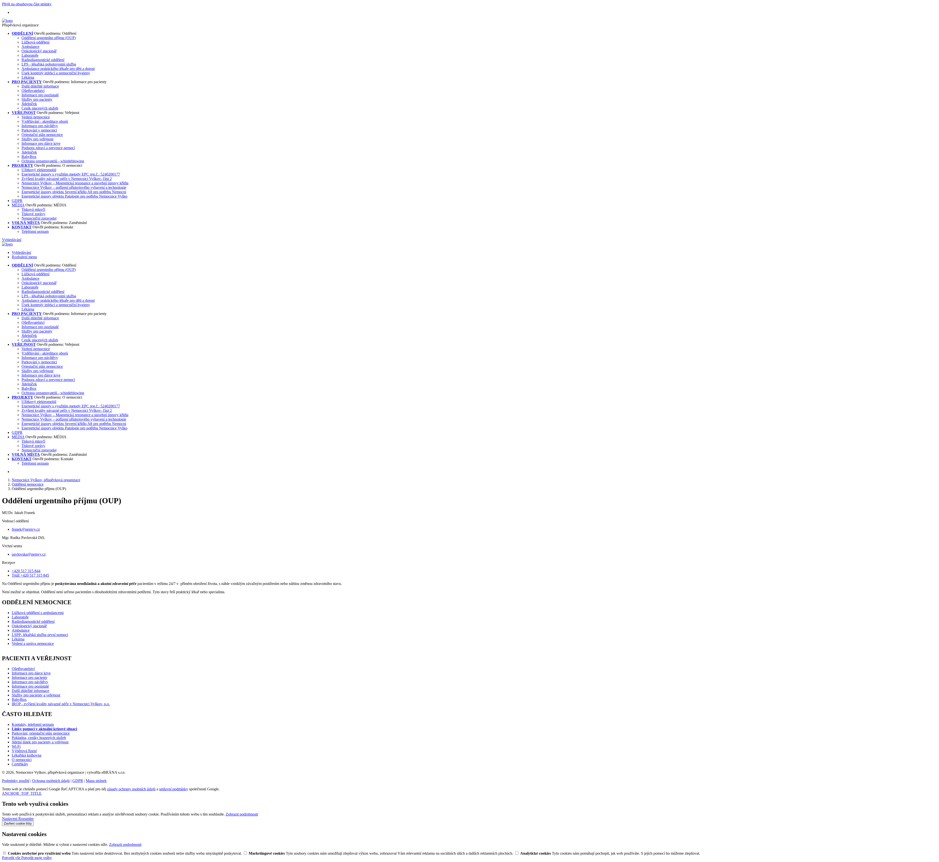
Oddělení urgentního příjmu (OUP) (49, 38)
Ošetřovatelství (33, 91)
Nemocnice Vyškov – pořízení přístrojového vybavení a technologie (74, 187)
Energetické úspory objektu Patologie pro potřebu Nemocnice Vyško (74, 196)
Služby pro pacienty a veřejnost (36, 695)
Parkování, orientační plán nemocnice (41, 733)
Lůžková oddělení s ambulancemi (38, 613)
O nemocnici (22, 760)
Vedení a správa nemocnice (33, 643)
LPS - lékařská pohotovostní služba (49, 64)
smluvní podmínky (173, 789)
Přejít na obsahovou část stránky (27, 4)
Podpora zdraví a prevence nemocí (48, 148)
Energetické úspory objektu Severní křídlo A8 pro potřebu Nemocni (74, 192)
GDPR (17, 201)
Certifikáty (20, 764)
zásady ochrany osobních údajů (131, 789)
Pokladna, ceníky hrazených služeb (39, 738)
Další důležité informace (40, 86)
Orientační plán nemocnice (42, 135)
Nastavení (10, 819)
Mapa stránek (96, 781)
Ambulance (30, 47)
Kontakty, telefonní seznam (33, 724)
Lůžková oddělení (35, 42)
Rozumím (26, 819)
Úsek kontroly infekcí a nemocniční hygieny (56, 73)
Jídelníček (29, 104)
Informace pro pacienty (29, 677)
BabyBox (29, 157)
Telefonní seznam (35, 231)
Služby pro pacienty (37, 99)
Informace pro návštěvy (40, 126)
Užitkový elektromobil (39, 170)
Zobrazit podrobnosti (242, 814)
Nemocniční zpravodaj (39, 218)
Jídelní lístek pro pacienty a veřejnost (40, 742)
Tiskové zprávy (33, 214)
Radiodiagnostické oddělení (43, 60)
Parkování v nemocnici (39, 130)
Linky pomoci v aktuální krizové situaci (44, 729)
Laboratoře (30, 55)
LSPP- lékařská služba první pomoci (40, 635)
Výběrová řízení (24, 751)
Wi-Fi (16, 746)
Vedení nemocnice (36, 117)
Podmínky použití (15, 781)
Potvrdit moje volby (36, 858)
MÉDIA (18, 205)
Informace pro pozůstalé (40, 95)
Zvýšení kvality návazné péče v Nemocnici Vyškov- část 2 (67, 179)
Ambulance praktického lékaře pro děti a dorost (58, 69)
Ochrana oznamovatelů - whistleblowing (53, 161)
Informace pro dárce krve (41, 143)
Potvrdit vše (11, 858)
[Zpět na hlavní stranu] (7, 21)
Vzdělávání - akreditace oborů (45, 121)
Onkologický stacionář (39, 51)
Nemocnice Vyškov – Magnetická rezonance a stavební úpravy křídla (75, 183)
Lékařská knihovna (26, 755)
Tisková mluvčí (33, 209)
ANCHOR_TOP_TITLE (22, 793)
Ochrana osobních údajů (51, 781)
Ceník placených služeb (40, 108)
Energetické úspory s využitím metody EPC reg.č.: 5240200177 (71, 174)
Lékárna (28, 77)
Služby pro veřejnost (37, 139)
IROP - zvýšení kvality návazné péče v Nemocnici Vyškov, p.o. (61, 704)
